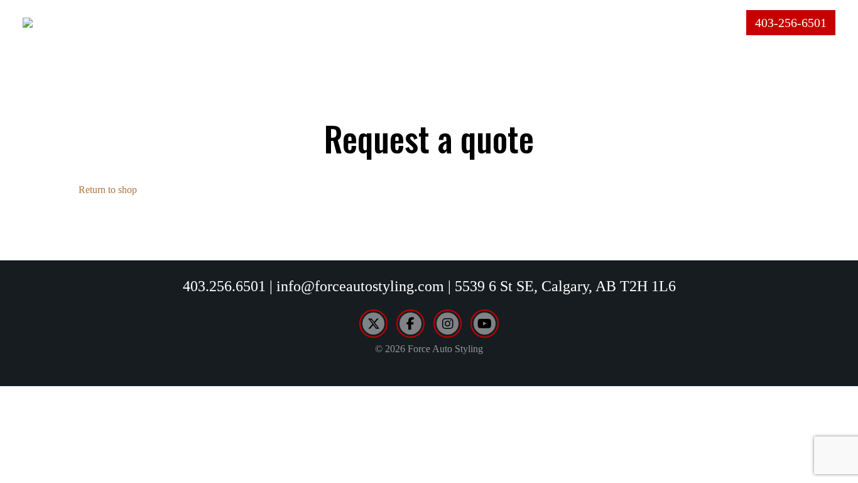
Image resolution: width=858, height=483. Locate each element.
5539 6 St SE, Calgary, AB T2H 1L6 (565, 286)
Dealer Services (586, 23)
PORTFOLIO (480, 23)
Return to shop (108, 189)
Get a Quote (697, 23)
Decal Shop (392, 23)
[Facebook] (410, 324)
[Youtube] (485, 324)
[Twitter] (373, 324)
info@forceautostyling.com (360, 286)
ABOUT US (232, 23)
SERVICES (308, 23)
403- (791, 23)
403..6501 (224, 286)
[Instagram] (448, 324)
